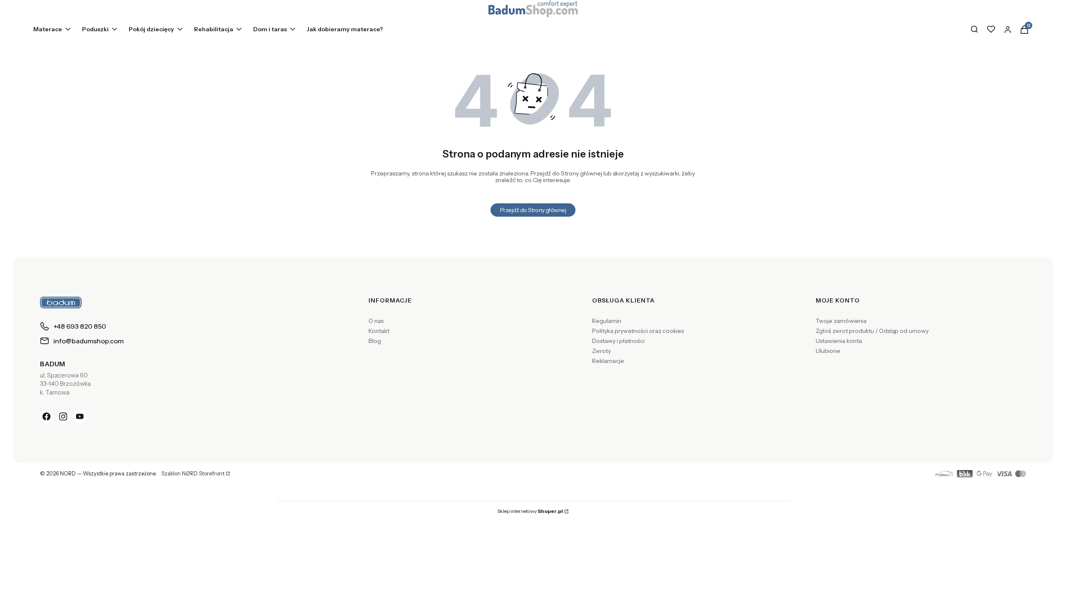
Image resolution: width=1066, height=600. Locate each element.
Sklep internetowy (530, 511)
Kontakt (379, 331)
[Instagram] (63, 416)
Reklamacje (608, 361)
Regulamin (606, 321)
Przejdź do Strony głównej (533, 210)
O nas (376, 321)
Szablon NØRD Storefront (193, 474)
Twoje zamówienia (841, 321)
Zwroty (601, 351)
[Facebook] (46, 416)
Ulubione (828, 351)
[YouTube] (80, 416)
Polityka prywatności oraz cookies (638, 331)
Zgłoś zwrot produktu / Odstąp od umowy (872, 331)
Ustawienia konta (839, 341)
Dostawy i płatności (618, 341)
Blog (375, 341)
